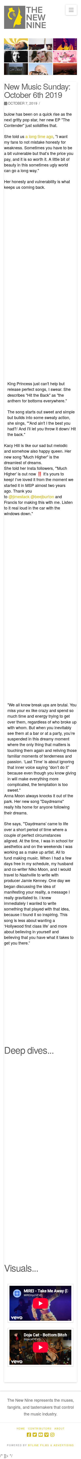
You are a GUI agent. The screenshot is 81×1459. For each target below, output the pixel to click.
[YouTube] (40, 1434)
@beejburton (42, 496)
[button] (71, 10)
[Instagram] (52, 1434)
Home (21, 1428)
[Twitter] (35, 1434)
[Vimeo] (46, 1434)
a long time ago (39, 136)
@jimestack (19, 496)
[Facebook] (29, 1434)
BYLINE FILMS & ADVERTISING (51, 1445)
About (59, 1428)
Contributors (40, 1428)
